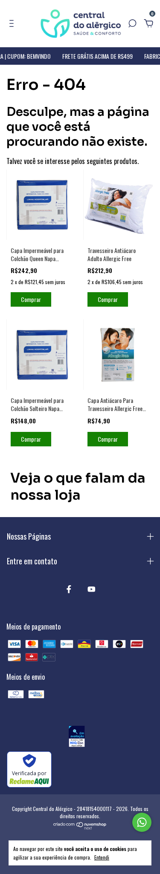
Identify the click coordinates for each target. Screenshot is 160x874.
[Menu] (13, 23)
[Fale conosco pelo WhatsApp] (141, 822)
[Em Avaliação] (76, 737)
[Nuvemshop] (80, 827)
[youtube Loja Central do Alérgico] (91, 588)
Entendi (101, 857)
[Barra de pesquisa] (132, 23)
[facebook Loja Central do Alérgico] (69, 588)
